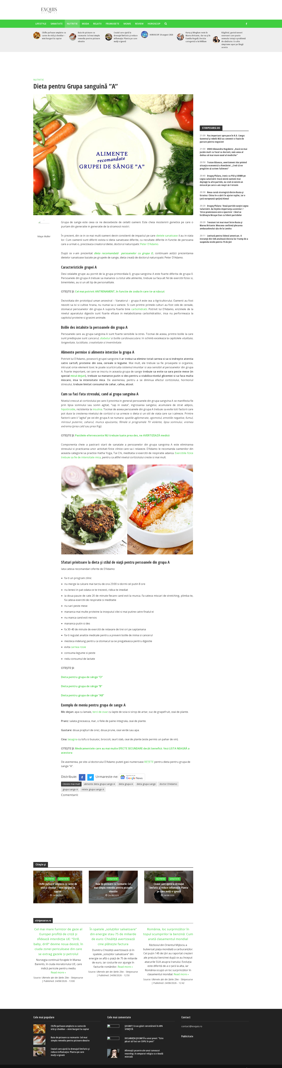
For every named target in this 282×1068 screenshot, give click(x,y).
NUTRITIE (72, 23)
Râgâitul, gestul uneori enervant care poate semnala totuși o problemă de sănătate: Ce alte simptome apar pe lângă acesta (233, 40)
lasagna (72, 739)
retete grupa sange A (93, 789)
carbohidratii (139, 309)
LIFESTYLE (40, 23)
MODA (85, 23)
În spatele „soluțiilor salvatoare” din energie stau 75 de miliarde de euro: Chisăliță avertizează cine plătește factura (113, 936)
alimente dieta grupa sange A (99, 784)
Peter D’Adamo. (149, 244)
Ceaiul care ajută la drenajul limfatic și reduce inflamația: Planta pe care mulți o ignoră (126, 37)
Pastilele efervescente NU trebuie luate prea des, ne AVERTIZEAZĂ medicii (122, 435)
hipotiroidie (68, 409)
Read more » (58, 972)
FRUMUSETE (112, 23)
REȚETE (149, 762)
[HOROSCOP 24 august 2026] (144, 34)
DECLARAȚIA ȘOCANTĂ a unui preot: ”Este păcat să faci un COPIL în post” (144, 1040)
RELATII (97, 23)
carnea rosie (78, 647)
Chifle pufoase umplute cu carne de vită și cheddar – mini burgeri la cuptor (54, 35)
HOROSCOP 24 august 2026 (161, 34)
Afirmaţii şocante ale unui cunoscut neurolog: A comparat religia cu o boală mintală (144, 1053)
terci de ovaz (100, 712)
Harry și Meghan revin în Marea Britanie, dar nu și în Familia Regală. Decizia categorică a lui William (198, 37)
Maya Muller (44, 236)
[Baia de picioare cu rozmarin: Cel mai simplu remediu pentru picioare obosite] (72, 36)
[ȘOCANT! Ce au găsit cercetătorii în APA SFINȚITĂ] (114, 1029)
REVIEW (139, 23)
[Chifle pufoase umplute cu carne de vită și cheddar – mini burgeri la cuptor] (36, 35)
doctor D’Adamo (168, 784)
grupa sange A (70, 789)
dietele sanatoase (167, 235)
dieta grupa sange (146, 784)
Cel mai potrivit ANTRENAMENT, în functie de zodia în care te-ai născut (120, 291)
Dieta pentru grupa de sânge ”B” (81, 686)
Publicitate (187, 1036)
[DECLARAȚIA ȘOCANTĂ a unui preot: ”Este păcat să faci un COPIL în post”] (114, 1041)
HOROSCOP (154, 23)
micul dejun (77, 376)
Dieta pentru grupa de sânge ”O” (82, 677)
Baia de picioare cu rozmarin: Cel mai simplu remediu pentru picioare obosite (89, 37)
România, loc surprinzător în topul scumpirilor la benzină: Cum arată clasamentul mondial (168, 934)
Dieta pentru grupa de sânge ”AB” (82, 695)
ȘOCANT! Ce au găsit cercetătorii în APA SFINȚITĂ (144, 1027)
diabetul (105, 338)
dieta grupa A (126, 784)
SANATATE (57, 23)
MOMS (127, 23)
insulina (97, 409)
